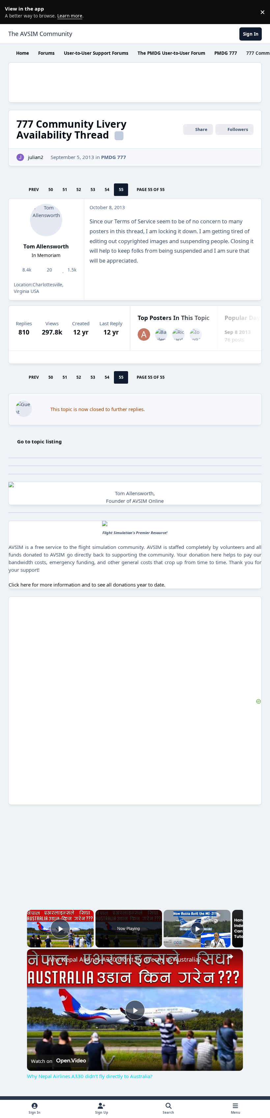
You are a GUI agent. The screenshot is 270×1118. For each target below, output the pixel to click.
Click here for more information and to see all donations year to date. (87, 584)
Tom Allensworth (46, 246)
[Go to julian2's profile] (20, 157)
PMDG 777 (113, 157)
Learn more (13, 12)
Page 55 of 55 (151, 189)
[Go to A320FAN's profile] (144, 334)
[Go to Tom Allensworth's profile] (46, 220)
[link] (37, 959)
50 (50, 189)
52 (78, 189)
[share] (230, 957)
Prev (34, 189)
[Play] (197, 928)
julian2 (35, 157)
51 (65, 189)
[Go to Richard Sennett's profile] (178, 334)
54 (107, 189)
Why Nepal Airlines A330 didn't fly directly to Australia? (124, 959)
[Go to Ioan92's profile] (196, 334)
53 (93, 189)
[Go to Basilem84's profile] (161, 334)
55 (121, 189)
